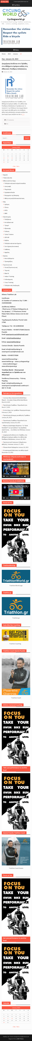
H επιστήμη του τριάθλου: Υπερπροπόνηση (16, 410)
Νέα (7, 124)
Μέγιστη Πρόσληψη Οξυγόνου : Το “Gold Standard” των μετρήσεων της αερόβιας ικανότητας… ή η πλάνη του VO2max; (15, 428)
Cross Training (9, 282)
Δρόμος (7, 204)
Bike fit (7, 273)
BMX (6, 213)
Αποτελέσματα (9, 258)
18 (12, 158)
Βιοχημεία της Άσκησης (12, 195)
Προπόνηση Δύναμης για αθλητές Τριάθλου (16, 415)
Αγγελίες (7, 252)
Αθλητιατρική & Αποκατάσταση (14, 198)
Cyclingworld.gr (16, 19)
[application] (16, 470)
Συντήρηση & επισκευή (12, 246)
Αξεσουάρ (8, 228)
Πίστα (6, 207)
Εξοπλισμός (7, 217)
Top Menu (17, 5)
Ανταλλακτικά (9, 222)
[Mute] (25, 476)
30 (3, 162)
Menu (17, 50)
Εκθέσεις (7, 249)
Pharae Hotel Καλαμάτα (10, 447)
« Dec (14, 166)
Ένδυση (7, 231)
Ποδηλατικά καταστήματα (13, 243)
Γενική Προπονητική (11, 267)
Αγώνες (5, 256)
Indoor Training (9, 276)
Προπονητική (7, 265)
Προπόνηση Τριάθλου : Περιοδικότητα (15, 405)
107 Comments (10, 120)
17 (7, 158)
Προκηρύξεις (9, 261)
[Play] (4, 476)
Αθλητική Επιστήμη (9, 181)
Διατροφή (8, 186)
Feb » (18, 166)
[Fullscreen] (28, 476)
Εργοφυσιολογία (10, 192)
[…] (23, 114)
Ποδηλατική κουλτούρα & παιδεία (15, 183)
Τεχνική (7, 270)
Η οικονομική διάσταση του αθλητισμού (15, 450)
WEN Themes (20, 1039)
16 (3, 158)
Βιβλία (7, 240)
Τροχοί (7, 225)
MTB (6, 210)
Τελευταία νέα (7, 178)
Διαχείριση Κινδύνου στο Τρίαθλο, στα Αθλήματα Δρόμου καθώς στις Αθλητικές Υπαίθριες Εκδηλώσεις (15, 66)
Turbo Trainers (9, 234)
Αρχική (5, 175)
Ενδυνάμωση (9, 279)
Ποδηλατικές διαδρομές (12, 285)
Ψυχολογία (8, 189)
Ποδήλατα (8, 219)
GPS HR (7, 237)
